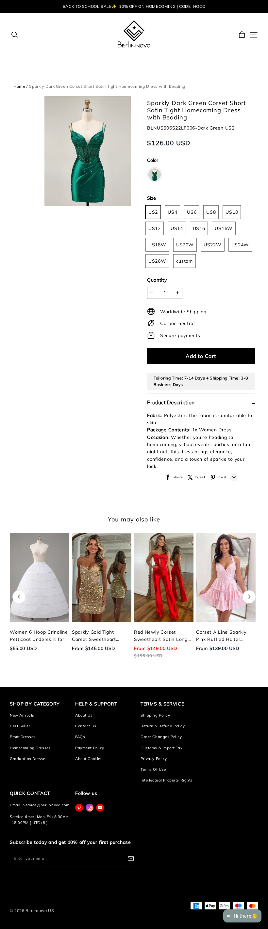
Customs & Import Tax (161, 748)
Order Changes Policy (161, 737)
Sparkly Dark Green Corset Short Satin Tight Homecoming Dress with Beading (107, 86)
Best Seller (20, 726)
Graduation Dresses (28, 758)
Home (19, 86)
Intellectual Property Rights (167, 780)
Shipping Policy (155, 715)
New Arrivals (22, 715)
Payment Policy (89, 748)
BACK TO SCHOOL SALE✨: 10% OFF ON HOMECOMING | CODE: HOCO (134, 6)
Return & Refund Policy (163, 726)
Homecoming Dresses (30, 748)
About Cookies (88, 758)
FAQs (80, 737)
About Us (84, 715)
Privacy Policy (154, 758)
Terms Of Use (153, 769)
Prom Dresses (23, 737)
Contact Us (85, 726)
